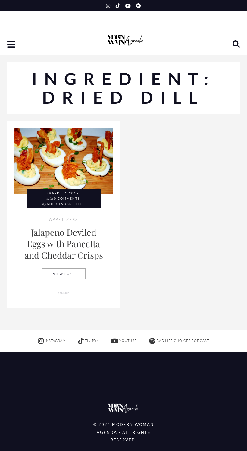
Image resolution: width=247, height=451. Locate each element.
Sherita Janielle (65, 204)
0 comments (67, 198)
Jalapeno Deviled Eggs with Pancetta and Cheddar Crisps (63, 243)
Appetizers (63, 220)
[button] (11, 45)
